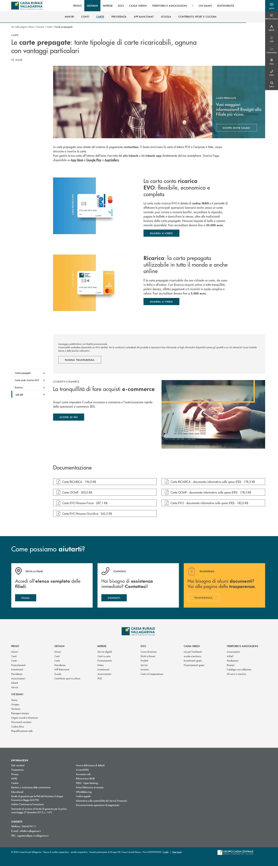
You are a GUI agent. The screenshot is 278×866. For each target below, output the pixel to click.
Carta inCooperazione (152, 673)
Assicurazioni (18, 678)
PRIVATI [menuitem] (77, 5)
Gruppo (15, 704)
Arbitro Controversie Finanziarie (39, 804)
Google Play (93, 160)
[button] (271, 5)
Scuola (57, 673)
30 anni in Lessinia (236, 673)
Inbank (14, 682)
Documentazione (72, 467)
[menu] (154, 5)
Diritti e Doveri (148, 656)
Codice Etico (17, 726)
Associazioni (233, 651)
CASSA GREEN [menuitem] (138, 5)
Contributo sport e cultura (67, 678)
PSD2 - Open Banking (99, 783)
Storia (14, 700)
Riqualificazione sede (21, 730)
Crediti (165, 851)
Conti (14, 656)
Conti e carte (103, 656)
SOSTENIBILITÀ (225, 5)
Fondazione (232, 660)
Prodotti (144, 660)
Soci (143, 646)
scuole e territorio (192, 656)
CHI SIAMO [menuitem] (205, 5)
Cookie (14, 783)
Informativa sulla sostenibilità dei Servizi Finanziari (101, 800)
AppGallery (112, 160)
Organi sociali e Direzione (24, 717)
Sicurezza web (83, 774)
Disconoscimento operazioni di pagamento (97, 805)
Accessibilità (82, 769)
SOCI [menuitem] (121, 5)
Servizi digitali (104, 651)
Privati (15, 646)
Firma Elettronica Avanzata (102, 787)
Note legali (177, 851)
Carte (49, 26)
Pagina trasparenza (80, 359)
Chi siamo (17, 694)
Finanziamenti (18, 665)
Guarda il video (161, 233)
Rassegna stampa (20, 713)
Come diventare (149, 651)
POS (99, 678)
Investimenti (17, 669)
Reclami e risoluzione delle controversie (31, 787)
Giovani (40, 26)
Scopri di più (69, 417)
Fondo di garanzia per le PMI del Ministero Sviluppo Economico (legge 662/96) (37, 797)
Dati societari (18, 765)
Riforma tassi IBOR (97, 778)
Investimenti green (193, 660)
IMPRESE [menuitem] (108, 5)
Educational (17, 791)
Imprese (101, 646)
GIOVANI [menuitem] (92, 5)
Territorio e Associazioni (242, 646)
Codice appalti (83, 796)
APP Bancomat (61, 669)
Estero (100, 665)
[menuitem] (69, 16)
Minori (14, 651)
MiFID (14, 778)
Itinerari (231, 665)
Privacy (27, 774)
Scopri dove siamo (236, 127)
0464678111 (29, 826)
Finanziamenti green (194, 665)
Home (31, 26)
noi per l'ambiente (193, 651)
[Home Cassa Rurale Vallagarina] (26, 5)
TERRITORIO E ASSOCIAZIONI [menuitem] (169, 5)
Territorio (15, 708)
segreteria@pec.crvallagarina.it (32, 835)
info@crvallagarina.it (30, 831)
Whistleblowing (84, 791)
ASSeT (230, 656)
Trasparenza (17, 769)
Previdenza (16, 673)
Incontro (145, 669)
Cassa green (192, 646)
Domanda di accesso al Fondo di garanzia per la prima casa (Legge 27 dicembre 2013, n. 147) (41, 810)
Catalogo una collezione (239, 669)
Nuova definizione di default (90, 765)
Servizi (14, 687)
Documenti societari (21, 722)
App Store (77, 160)
